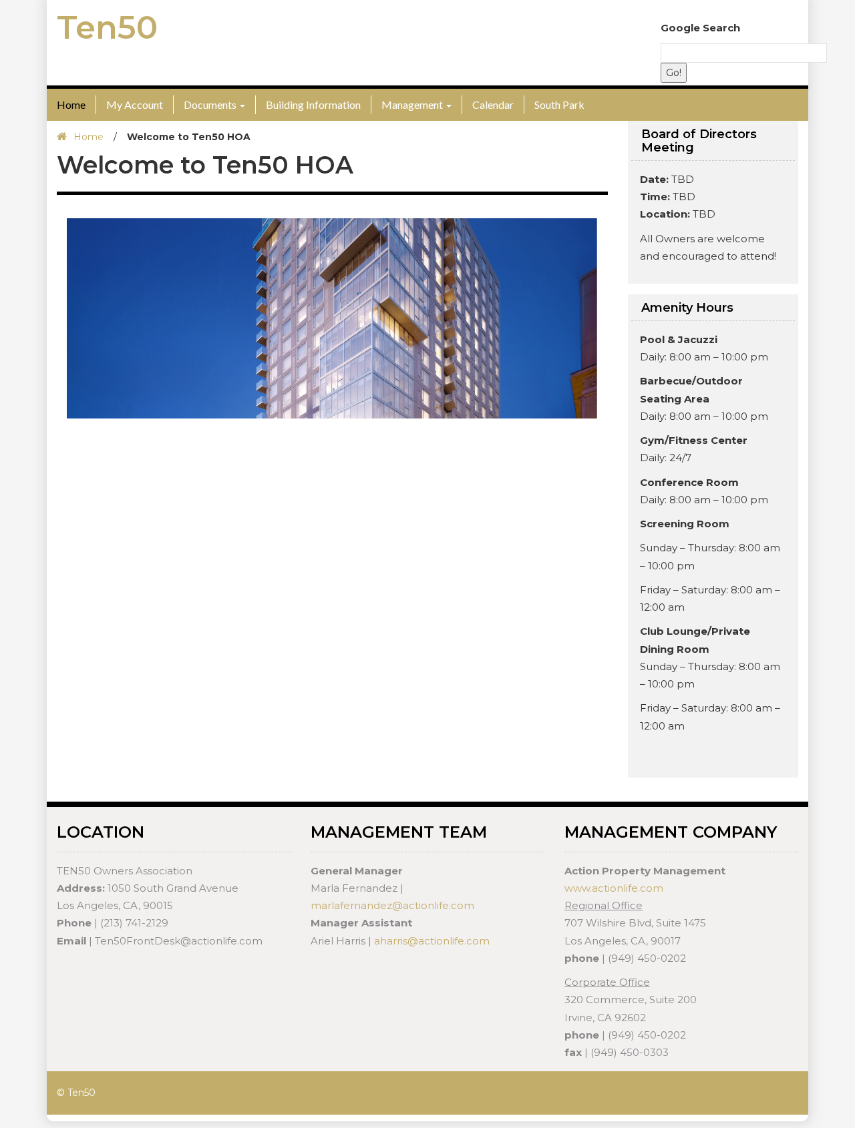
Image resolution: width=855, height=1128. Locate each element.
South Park (559, 104)
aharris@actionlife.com (432, 940)
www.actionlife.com (613, 888)
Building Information (313, 104)
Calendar (493, 104)
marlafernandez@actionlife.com (392, 905)
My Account (134, 104)
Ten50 (107, 27)
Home (71, 104)
